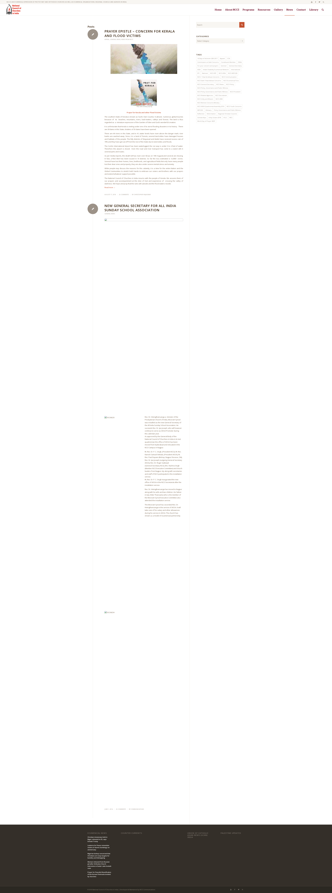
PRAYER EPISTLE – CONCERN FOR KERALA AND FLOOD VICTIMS (140, 33)
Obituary (208, 110)
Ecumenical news (97, 833)
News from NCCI (127, 39)
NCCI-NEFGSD (232, 73)
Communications (137, 809)
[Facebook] (315, 2)
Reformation (211, 114)
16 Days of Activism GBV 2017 (207, 58)
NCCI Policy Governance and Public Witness (212, 92)
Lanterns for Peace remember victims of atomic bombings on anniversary (99, 847)
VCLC (225, 117)
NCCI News (220, 84)
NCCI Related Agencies (205, 95)
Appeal (107, 39)
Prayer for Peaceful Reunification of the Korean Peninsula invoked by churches (99, 874)
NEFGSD (200, 110)
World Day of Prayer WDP (206, 121)
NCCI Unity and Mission (205, 99)
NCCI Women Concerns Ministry (208, 103)
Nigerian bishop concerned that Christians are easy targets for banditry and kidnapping (99, 856)
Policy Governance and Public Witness (227, 110)
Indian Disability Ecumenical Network (216, 70)
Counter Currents (131, 833)
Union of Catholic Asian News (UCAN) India (197, 835)
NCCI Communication (229, 77)
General (223, 66)
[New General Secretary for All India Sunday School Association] (144, 316)
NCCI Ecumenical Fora (231, 81)
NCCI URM (219, 99)
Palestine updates (231, 833)
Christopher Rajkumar (142, 194)
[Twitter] (319, 2)
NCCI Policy (230, 84)
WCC (231, 117)
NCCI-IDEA (222, 73)
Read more (109, 187)
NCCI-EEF (213, 73)
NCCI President (235, 92)
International (235, 70)
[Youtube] (312, 2)
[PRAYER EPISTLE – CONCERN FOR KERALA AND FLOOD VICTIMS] (144, 59)
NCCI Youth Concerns (234, 106)
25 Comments (124, 194)
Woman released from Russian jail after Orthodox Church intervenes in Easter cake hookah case (99, 865)
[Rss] (323, 2)
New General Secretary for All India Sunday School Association (140, 207)
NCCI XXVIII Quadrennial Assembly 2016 (210, 106)
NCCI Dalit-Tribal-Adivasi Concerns (209, 81)
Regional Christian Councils (227, 114)
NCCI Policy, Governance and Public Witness (212, 88)
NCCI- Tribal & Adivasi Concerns (208, 77)
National (205, 73)
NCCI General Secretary (205, 84)
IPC (198, 73)
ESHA (240, 62)
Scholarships (201, 117)
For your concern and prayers (207, 66)
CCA (228, 58)
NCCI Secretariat (221, 95)
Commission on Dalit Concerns (208, 62)
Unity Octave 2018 (215, 117)
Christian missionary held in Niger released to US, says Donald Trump (97, 839)
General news (115, 39)
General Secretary (235, 66)
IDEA (198, 70)
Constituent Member (228, 62)
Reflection (200, 114)
